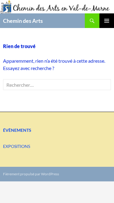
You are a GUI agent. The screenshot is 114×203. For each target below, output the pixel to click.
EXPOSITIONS (16, 146)
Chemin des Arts (23, 20)
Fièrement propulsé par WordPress (31, 174)
